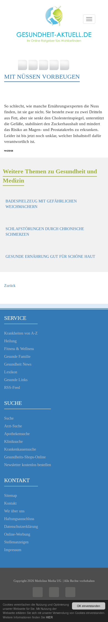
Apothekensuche (17, 434)
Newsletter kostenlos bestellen (27, 465)
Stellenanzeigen (16, 542)
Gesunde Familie (17, 356)
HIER (49, 617)
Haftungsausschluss (19, 519)
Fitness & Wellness (19, 349)
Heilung (10, 341)
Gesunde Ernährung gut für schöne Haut (50, 257)
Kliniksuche (13, 441)
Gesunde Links (15, 380)
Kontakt (10, 503)
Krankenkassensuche (20, 449)
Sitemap (10, 496)
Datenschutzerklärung (21, 527)
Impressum (12, 550)
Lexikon (10, 372)
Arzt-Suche (13, 426)
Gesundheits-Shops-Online (25, 457)
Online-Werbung (17, 534)
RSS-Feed (12, 387)
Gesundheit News (17, 364)
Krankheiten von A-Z (21, 333)
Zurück (10, 286)
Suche (9, 418)
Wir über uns (14, 511)
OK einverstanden (88, 606)
